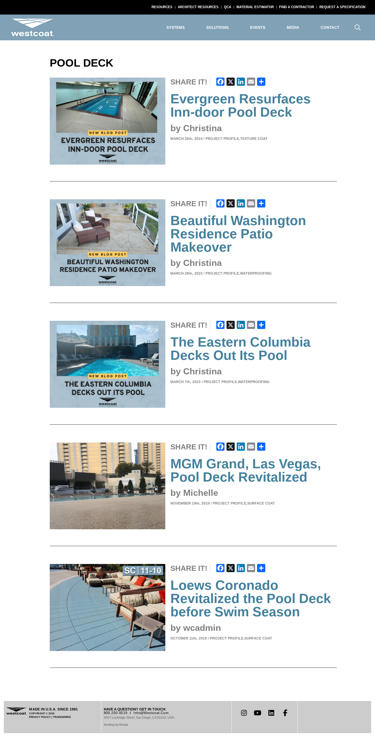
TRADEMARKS (62, 717)
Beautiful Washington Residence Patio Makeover (238, 234)
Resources (162, 7)
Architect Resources (198, 7)
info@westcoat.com (151, 713)
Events (257, 27)
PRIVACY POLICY (40, 717)
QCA (227, 7)
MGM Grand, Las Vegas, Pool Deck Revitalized (245, 470)
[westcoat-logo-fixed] (32, 27)
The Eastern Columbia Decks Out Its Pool (240, 348)
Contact (330, 27)
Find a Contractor (296, 7)
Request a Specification (342, 7)
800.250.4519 (116, 713)
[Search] (357, 27)
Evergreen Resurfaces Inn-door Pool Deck (240, 105)
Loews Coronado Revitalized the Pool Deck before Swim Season (250, 598)
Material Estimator (255, 7)
